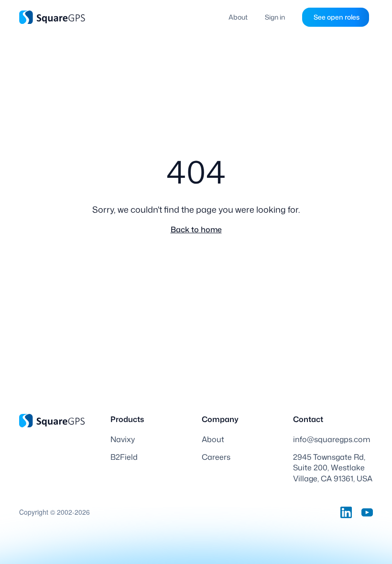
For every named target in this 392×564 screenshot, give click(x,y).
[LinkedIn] (346, 512)
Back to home (196, 229)
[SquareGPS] (52, 17)
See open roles (336, 17)
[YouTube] (367, 512)
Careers (216, 457)
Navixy (122, 439)
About (238, 17)
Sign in (275, 17)
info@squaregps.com (331, 439)
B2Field (124, 457)
